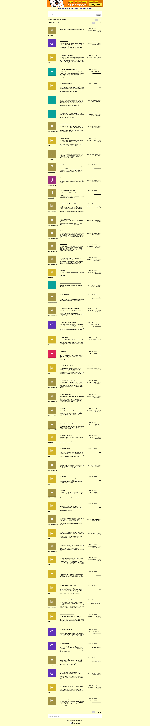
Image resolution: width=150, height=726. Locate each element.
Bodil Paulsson (97, 168)
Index (59, 12)
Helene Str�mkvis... (96, 101)
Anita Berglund (97, 354)
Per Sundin (98, 155)
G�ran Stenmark (97, 44)
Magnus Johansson (96, 603)
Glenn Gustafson (97, 194)
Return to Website (53, 12)
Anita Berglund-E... (97, 425)
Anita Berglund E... (97, 127)
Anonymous (98, 273)
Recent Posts (52, 14)
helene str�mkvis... (96, 73)
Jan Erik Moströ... (97, 181)
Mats (100, 31)
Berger (99, 221)
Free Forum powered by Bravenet (75, 720)
